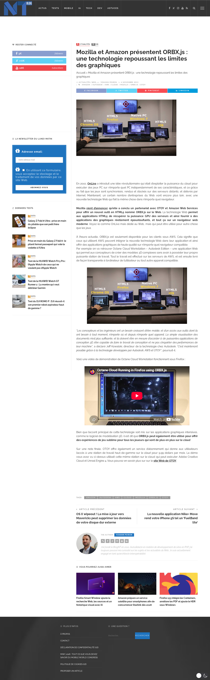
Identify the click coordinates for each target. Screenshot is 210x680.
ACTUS (43, 8)
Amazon (86, 85)
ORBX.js (134, 85)
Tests (32, 216)
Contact (64, 641)
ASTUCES (112, 8)
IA (79, 8)
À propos (65, 634)
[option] (95, 590)
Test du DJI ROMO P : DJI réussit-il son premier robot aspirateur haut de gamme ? (46, 305)
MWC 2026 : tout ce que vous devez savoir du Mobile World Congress (79, 656)
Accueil (80, 72)
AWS (107, 85)
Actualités (83, 44)
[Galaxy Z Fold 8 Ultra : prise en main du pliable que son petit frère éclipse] (18, 220)
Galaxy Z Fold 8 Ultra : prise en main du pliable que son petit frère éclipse (47, 224)
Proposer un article (71, 671)
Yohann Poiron (109, 82)
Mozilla (124, 85)
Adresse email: (32, 151)
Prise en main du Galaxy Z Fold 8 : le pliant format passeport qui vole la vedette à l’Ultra (47, 244)
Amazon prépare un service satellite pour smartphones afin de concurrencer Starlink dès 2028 (136, 601)
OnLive (91, 183)
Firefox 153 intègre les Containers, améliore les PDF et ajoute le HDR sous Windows (178, 601)
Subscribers (57, 68)
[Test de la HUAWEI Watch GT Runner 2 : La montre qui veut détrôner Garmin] (18, 281)
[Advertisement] (63, 27)
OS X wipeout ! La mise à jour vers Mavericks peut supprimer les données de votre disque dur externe (103, 518)
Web (95, 44)
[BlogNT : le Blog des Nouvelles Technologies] (18, 8)
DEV (99, 8)
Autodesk (98, 85)
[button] (202, 675)
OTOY (143, 85)
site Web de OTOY (165, 460)
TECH (89, 8)
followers (59, 53)
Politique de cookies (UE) (73, 664)
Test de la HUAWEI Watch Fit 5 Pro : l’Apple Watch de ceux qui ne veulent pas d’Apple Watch (47, 264)
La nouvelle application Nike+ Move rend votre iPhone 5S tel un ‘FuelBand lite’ (171, 518)
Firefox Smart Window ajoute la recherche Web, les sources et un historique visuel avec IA (94, 601)
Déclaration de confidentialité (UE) (79, 647)
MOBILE (68, 8)
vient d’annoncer (97, 208)
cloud (114, 85)
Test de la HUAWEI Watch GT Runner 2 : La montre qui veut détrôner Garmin (43, 284)
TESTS (55, 8)
